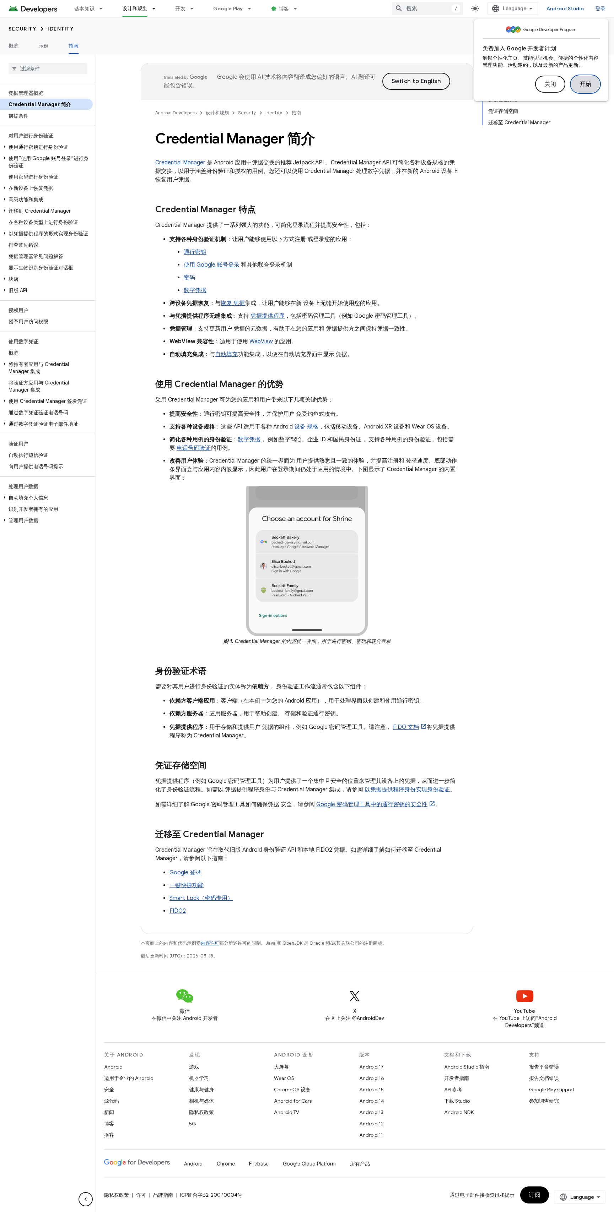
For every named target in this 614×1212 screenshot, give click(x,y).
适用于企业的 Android (129, 1078)
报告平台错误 (544, 1067)
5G (192, 1123)
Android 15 (371, 1089)
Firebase (259, 1164)
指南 (74, 46)
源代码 (111, 1101)
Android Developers (175, 113)
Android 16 (371, 1078)
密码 (189, 277)
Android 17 (371, 1067)
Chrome (226, 1164)
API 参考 (453, 1089)
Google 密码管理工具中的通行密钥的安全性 (371, 804)
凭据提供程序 (268, 316)
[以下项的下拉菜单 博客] (298, 8)
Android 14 (371, 1101)
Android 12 (371, 1123)
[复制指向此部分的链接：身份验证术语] (213, 671)
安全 (109, 1089)
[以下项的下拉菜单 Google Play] (252, 8)
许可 (141, 1195)
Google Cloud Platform (309, 1164)
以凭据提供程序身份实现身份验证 (407, 789)
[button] (46, 147)
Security (22, 29)
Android (113, 1067)
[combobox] (427, 8)
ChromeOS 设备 (292, 1089)
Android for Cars (293, 1101)
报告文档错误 (544, 1078)
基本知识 (84, 8)
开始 (585, 84)
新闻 (109, 1112)
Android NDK (459, 1112)
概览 (14, 46)
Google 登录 (185, 872)
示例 (44, 46)
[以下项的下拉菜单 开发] (195, 8)
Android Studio (565, 8)
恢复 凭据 (233, 303)
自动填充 (226, 354)
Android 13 (371, 1112)
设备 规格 (306, 426)
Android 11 (371, 1135)
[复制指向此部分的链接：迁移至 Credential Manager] (271, 835)
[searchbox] (48, 68)
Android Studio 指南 (466, 1067)
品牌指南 (163, 1195)
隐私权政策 (201, 1112)
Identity (61, 29)
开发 (180, 8)
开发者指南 (456, 1078)
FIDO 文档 (406, 727)
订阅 (534, 1195)
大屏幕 (281, 1067)
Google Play (228, 8)
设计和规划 (134, 8)
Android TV (286, 1112)
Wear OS (284, 1078)
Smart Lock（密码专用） (201, 898)
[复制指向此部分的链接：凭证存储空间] (213, 766)
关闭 (550, 84)
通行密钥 (195, 252)
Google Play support (551, 1089)
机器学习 (199, 1078)
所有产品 (360, 1164)
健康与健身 (201, 1089)
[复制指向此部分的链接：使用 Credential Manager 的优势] (291, 385)
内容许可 (210, 943)
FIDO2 (177, 911)
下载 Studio (457, 1101)
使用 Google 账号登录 (211, 264)
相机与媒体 (201, 1101)
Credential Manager (180, 162)
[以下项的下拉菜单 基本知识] (104, 8)
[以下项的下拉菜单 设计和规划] (157, 8)
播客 (109, 1135)
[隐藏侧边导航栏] (86, 1199)
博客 (284, 8)
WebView (261, 341)
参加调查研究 (544, 1101)
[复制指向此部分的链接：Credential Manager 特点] (263, 210)
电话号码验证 (194, 448)
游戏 (194, 1067)
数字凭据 (195, 290)
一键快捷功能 (186, 885)
